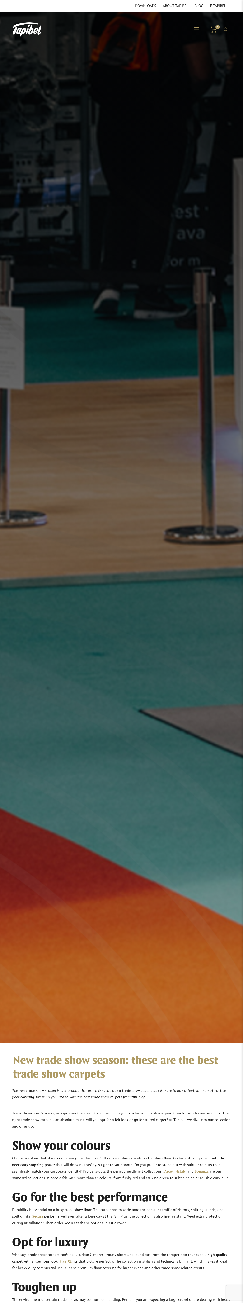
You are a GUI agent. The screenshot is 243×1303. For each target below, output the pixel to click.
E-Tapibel (218, 6)
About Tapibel (175, 6)
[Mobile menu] (196, 30)
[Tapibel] (27, 29)
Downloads (145, 6)
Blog (199, 6)
